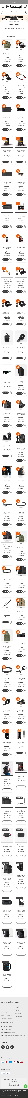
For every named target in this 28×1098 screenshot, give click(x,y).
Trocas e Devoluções (6, 1015)
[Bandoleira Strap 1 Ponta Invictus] (10, 622)
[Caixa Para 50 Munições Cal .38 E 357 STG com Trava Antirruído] (24, 65)
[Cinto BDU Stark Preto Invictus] (24, 655)
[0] (24, 7)
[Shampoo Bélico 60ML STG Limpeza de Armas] (10, 259)
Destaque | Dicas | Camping (19, 1006)
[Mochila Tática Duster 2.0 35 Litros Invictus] (24, 460)
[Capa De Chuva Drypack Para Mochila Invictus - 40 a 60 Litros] (24, 492)
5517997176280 (8, 1026)
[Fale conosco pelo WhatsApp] (25, 1086)
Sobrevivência (18, 1013)
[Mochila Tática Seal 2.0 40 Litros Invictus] (10, 65)
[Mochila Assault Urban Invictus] (10, 425)
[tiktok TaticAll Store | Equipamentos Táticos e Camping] (12, 1047)
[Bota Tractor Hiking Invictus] (10, 456)
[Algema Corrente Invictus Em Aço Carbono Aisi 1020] (24, 690)
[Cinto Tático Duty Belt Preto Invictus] (10, 591)
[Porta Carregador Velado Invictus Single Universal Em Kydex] (10, 754)
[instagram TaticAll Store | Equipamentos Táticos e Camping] (3, 1047)
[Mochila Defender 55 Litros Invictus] (24, 591)
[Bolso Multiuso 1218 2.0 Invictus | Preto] (10, 358)
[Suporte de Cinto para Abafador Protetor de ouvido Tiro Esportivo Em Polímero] (24, 194)
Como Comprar (4, 1012)
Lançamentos (18, 1016)
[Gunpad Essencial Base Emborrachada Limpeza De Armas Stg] (10, 129)
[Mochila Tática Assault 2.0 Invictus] (24, 559)
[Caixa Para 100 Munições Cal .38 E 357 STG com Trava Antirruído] (10, 97)
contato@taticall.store (9, 1032)
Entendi (14, 1095)
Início (10, 21)
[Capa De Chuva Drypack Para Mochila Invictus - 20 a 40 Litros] (10, 492)
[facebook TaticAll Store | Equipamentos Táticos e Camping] (7, 1047)
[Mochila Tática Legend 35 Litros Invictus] (10, 556)
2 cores (7, 81)
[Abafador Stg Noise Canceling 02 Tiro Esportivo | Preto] (24, 97)
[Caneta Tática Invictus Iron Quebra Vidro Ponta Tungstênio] (24, 753)
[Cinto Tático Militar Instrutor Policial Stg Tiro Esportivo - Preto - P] (24, 129)
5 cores (7, 378)
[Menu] (3, 7)
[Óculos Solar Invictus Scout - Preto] (10, 524)
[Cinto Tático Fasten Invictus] (24, 722)
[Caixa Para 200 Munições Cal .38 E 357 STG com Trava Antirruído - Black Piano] (24, 324)
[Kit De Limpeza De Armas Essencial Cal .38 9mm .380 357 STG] (10, 291)
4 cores (7, 540)
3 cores (21, 49)
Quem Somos (4, 1006)
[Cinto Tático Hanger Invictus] (10, 690)
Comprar (5, 65)
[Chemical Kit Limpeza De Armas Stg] (24, 226)
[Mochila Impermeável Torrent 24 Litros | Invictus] (24, 393)
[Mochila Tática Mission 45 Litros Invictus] (24, 623)
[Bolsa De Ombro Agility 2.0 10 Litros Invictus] (10, 658)
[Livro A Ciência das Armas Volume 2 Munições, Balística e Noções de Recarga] (24, 162)
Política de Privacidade (6, 1009)
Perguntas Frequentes (6, 1018)
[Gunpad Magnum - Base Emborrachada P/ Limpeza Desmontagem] (10, 194)
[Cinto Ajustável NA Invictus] (24, 358)
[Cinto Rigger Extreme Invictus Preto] (10, 722)
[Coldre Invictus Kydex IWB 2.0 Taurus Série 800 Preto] (24, 425)
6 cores (7, 49)
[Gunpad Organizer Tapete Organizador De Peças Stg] (10, 226)
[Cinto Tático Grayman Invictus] (24, 524)
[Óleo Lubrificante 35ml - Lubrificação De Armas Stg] (24, 259)
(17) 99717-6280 (8, 1029)
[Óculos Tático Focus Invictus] (10, 393)
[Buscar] (25, 12)
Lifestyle (17, 1010)
